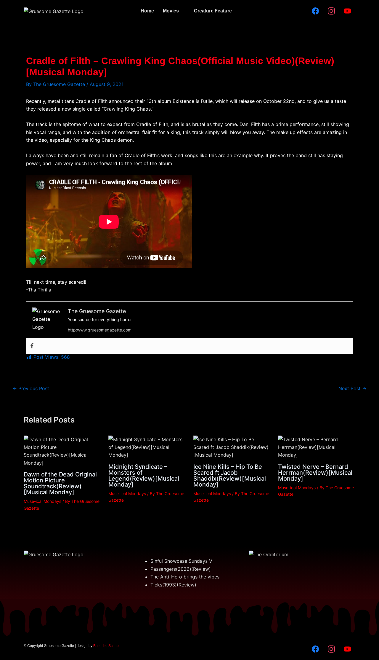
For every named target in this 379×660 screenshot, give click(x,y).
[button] (174, 11)
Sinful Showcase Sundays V (181, 561)
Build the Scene (106, 646)
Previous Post (30, 388)
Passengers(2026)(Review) (180, 569)
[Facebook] (32, 346)
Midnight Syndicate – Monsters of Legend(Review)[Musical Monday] (143, 475)
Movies (171, 10)
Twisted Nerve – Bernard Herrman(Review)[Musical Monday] (315, 472)
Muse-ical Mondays (42, 501)
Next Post (352, 388)
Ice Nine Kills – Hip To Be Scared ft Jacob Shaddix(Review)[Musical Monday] (229, 475)
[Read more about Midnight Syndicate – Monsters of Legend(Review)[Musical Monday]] (147, 447)
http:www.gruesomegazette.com (99, 329)
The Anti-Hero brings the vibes (184, 577)
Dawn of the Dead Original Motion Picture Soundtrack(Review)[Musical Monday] (60, 483)
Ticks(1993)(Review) (173, 585)
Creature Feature (213, 10)
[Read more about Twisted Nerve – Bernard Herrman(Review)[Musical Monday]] (316, 447)
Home (147, 10)
